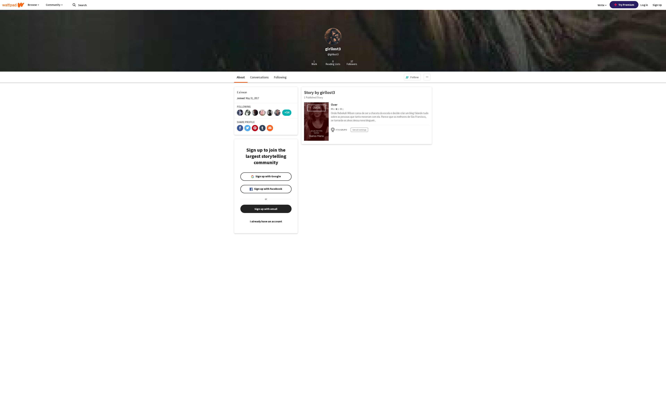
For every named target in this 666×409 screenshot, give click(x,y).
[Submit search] (74, 5)
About (241, 77)
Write (601, 5)
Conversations (259, 77)
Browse (32, 4)
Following (280, 77)
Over (334, 105)
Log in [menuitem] (644, 5)
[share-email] (270, 128)
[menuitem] (412, 77)
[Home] (13, 5)
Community (53, 4)
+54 (286, 112)
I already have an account (266, 221)
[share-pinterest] (255, 128)
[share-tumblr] (262, 128)
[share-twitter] (247, 128)
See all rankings (359, 129)
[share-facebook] (240, 128)
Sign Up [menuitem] (657, 5)
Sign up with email (265, 209)
